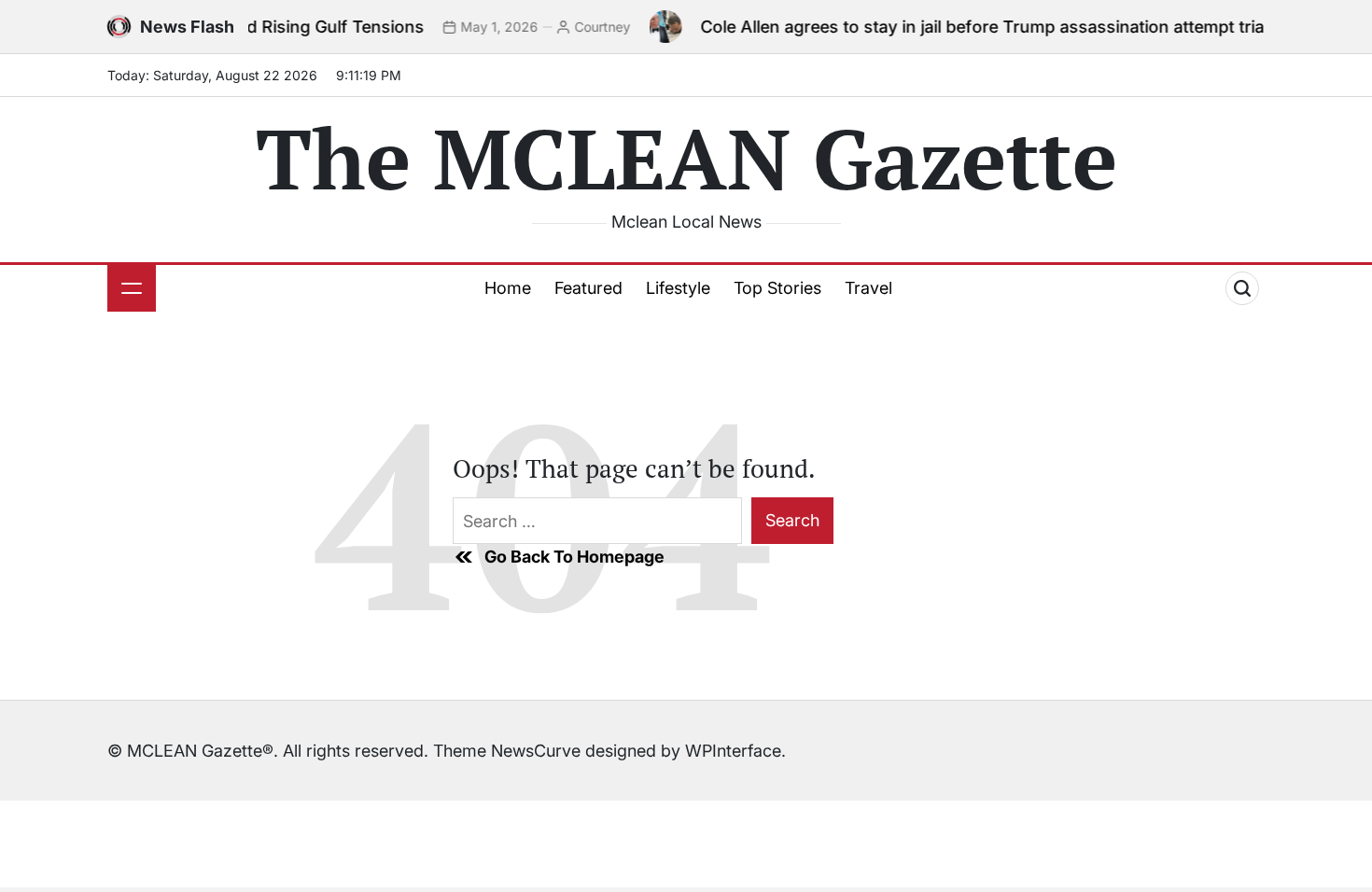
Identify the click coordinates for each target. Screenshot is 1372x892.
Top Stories (777, 288)
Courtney (585, 27)
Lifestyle (678, 288)
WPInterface (733, 750)
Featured (588, 288)
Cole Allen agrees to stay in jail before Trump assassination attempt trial (967, 26)
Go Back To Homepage (574, 556)
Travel (868, 288)
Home (507, 288)
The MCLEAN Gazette (686, 158)
